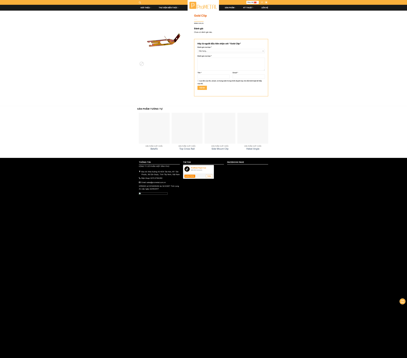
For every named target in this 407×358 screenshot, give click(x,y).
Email (235, 73)
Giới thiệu (145, 8)
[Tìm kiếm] (140, 2)
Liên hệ (264, 8)
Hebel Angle (252, 148)
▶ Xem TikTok (190, 176)
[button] (142, 64)
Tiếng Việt (250, 2)
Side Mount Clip (220, 148)
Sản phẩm (229, 8)
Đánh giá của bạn (204, 47)
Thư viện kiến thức (168, 8)
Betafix (154, 148)
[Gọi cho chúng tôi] (266, 2)
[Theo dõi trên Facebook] (262, 2)
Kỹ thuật (248, 8)
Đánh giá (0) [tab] (199, 23)
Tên (199, 73)
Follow (209, 176)
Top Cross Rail (187, 148)
